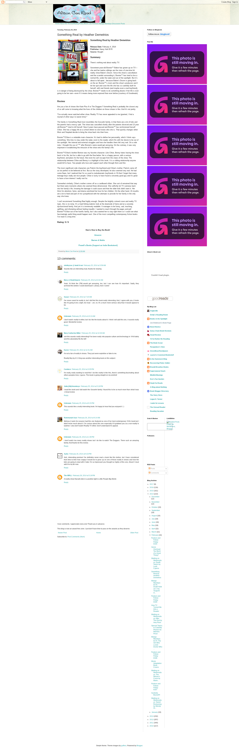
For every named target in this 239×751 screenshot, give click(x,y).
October (155, 507)
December (155, 497)
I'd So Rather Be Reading (160, 339)
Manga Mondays (105, 24)
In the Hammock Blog (158, 359)
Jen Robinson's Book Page (160, 323)
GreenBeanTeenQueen (159, 351)
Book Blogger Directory (159, 391)
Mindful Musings (156, 375)
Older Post (134, 533)
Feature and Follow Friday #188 (155, 655)
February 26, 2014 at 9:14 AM (89, 418)
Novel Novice (155, 327)
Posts (152, 469)
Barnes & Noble (98, 240)
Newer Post (62, 533)
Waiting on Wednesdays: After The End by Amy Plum (156, 618)
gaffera (123, 746)
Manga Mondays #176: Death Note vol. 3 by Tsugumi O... (156, 587)
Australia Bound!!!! (155, 694)
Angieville (154, 311)
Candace (67, 369)
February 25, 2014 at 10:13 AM (83, 316)
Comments (154, 473)
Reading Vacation (157, 411)
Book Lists (88, 24)
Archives (95, 24)
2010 (152, 726)
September (156, 510)
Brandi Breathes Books (159, 367)
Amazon (97, 235)
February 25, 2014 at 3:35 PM (83, 369)
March (154, 532)
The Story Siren (156, 395)
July (153, 519)
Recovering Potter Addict (160, 363)
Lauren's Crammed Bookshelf (162, 355)
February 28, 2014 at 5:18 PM (84, 475)
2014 (152, 494)
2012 (152, 720)
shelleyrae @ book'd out (73, 265)
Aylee (66, 454)
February (155, 535)
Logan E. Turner (156, 399)
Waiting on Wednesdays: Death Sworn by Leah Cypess (156, 563)
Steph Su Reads (156, 383)
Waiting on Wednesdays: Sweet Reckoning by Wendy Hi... (156, 703)
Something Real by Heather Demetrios (156, 575)
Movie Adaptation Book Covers (156, 664)
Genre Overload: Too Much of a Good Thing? (156, 551)
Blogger (139, 746)
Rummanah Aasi (70, 418)
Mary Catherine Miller (72, 333)
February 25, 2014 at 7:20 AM (81, 297)
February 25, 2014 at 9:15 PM (83, 403)
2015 (152, 491)
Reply (66, 272)
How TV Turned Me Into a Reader (156, 608)
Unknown (67, 316)
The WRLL (68, 475)
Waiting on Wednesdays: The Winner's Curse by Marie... (156, 675)
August (154, 516)
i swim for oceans (157, 403)
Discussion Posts (118, 24)
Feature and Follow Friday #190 (155, 541)
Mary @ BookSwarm (72, 280)
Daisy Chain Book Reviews (160, 331)
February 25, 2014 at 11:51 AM (81, 350)
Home (57, 24)
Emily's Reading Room (159, 315)
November (155, 502)
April (153, 529)
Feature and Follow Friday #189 (155, 599)
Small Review (155, 335)
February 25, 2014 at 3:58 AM (95, 265)
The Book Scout (156, 343)
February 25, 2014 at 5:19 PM (92, 386)
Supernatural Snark (157, 371)
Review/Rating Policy (76, 24)
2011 (152, 723)
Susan (66, 297)
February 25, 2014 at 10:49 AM (93, 333)
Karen (66, 350)
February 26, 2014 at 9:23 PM (80, 454)
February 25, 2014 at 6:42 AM (92, 280)
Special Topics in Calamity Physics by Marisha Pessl (156, 630)
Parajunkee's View (157, 347)
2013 (152, 716)
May (153, 525)
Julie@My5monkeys (72, 386)
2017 (152, 484)
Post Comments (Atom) (76, 537)
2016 (152, 487)
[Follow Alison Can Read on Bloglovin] (159, 36)
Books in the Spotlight (158, 319)
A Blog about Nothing (158, 387)
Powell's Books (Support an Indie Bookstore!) (98, 245)
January (155, 712)
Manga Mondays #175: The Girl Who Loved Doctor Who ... (156, 643)
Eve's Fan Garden (157, 379)
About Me (63, 24)
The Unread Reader (157, 407)
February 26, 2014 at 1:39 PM (83, 437)
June (154, 522)
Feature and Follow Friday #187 (155, 687)
